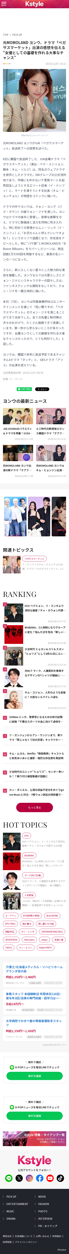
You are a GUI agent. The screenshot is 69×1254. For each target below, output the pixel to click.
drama (10, 1218)
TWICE (8, 947)
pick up (11, 1196)
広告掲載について (24, 1236)
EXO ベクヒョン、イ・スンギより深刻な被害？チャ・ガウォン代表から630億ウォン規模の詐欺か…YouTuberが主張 (45, 608)
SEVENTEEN (11, 939)
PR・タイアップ (47, 1226)
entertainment (17, 1204)
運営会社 (7, 1236)
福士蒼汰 (26, 923)
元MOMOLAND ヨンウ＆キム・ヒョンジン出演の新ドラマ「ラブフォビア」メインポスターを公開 (51, 468)
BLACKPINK (52, 915)
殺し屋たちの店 (46, 923)
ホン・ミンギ (27, 931)
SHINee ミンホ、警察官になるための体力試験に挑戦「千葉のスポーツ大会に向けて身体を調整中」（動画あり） (36, 719)
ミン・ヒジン (25, 947)
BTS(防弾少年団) (31, 915)
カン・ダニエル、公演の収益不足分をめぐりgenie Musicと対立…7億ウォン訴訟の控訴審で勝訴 (36, 792)
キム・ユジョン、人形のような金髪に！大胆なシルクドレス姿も (45, 694)
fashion (43, 1204)
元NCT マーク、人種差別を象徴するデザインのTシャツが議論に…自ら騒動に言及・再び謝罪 (45, 673)
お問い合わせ (42, 1236)
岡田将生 (9, 931)
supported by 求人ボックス (54, 1044)
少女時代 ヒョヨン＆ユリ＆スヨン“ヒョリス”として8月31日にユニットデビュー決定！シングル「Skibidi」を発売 (45, 651)
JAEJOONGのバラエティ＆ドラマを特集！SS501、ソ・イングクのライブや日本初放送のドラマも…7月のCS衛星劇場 (18, 431)
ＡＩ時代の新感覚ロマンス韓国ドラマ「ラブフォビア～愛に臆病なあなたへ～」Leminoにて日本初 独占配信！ (50, 431)
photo (42, 1211)
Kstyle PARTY (45, 947)
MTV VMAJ (10, 923)
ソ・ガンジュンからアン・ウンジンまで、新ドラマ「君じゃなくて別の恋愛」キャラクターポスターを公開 (36, 737)
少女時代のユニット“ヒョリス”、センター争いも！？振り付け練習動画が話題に (36, 774)
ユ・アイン (10, 915)
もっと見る (34, 807)
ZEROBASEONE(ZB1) (52, 931)
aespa (44, 939)
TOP (5, 35)
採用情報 (7, 1242)
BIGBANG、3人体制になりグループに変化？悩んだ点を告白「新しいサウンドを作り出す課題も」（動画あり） (45, 630)
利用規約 (56, 1236)
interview (45, 1218)
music (10, 1211)
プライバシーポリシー (26, 1242)
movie (42, 1196)
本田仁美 (58, 939)
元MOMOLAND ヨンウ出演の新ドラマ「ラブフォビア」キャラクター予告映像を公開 (17, 468)
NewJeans (29, 939)
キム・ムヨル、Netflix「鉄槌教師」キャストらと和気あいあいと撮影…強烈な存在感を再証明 (36, 756)
